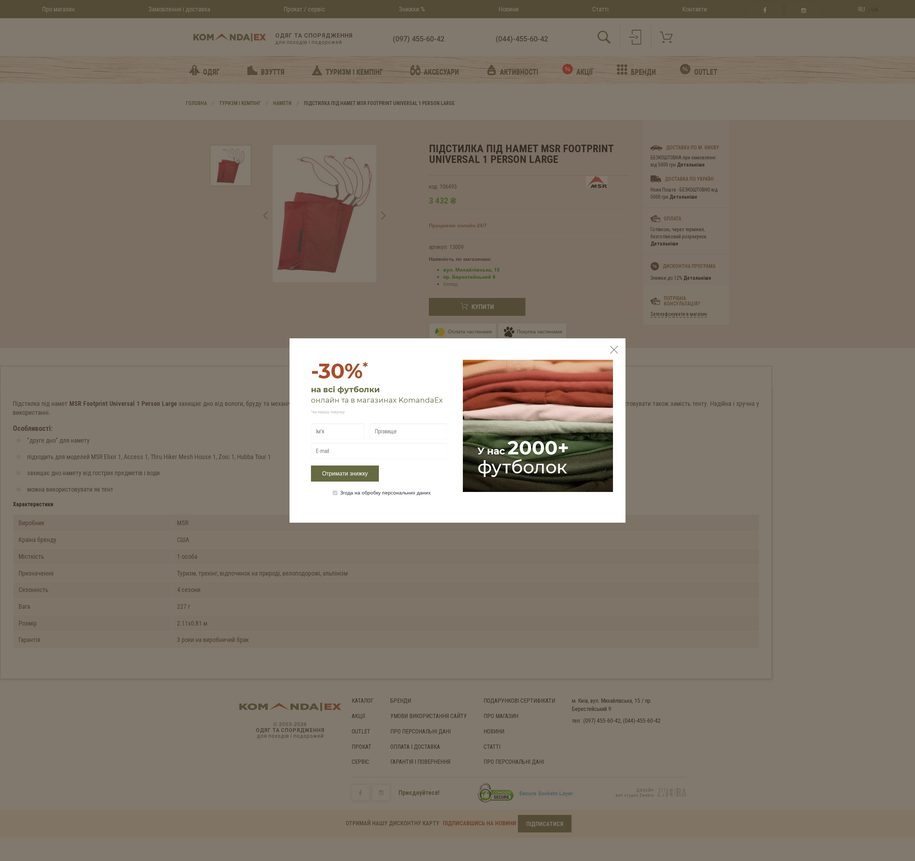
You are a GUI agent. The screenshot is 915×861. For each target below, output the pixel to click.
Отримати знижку (345, 474)
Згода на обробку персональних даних (385, 492)
